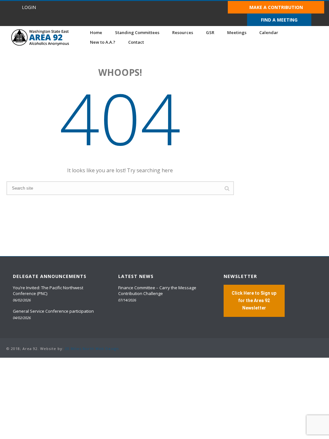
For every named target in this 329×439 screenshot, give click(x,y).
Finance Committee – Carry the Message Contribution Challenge (157, 290)
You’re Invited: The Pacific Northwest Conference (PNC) (48, 290)
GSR (210, 32)
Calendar (268, 32)
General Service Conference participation (53, 311)
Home (96, 32)
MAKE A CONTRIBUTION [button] (276, 7)
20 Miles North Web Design (92, 348)
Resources (182, 32)
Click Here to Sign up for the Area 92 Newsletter (254, 300)
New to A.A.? (102, 42)
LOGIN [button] (29, 7)
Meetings (236, 32)
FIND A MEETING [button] (279, 20)
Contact (136, 42)
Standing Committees (137, 32)
